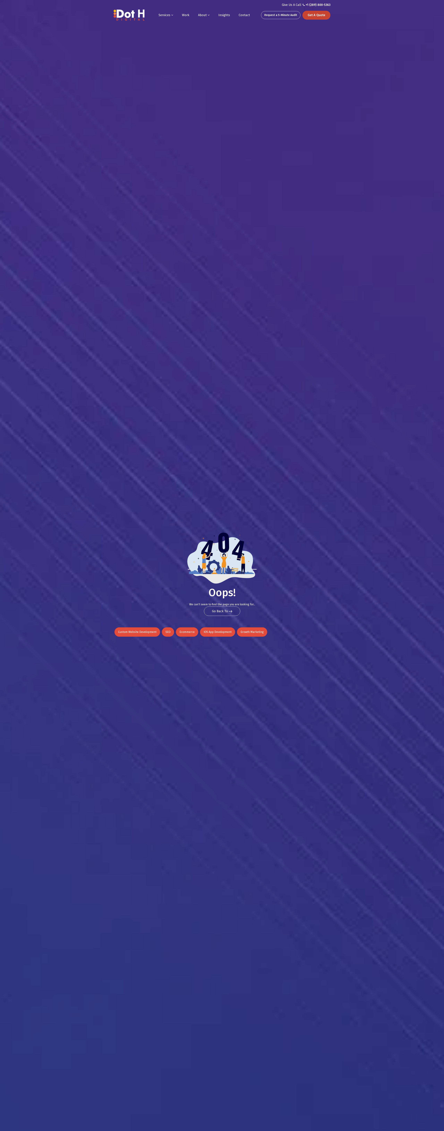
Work (185, 15)
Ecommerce (187, 632)
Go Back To (220, 611)
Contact (244, 15)
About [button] (203, 15)
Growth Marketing (252, 632)
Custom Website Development (137, 632)
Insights (224, 15)
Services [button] (165, 15)
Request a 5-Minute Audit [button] (280, 15)
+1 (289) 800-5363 (318, 5)
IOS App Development (218, 632)
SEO (167, 632)
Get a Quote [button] (316, 15)
